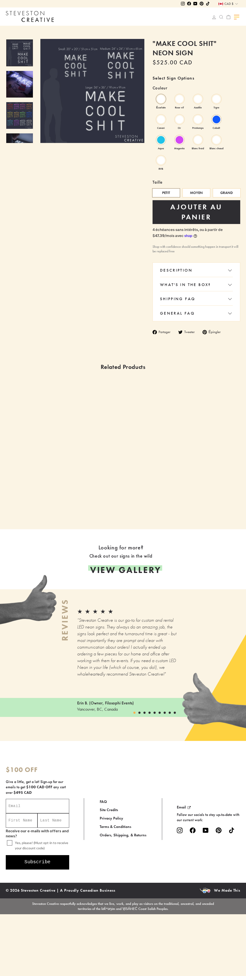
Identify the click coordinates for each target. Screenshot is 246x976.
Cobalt (216, 119)
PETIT (166, 192)
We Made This (227, 890)
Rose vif (179, 99)
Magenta (179, 140)
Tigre (216, 99)
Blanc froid (198, 140)
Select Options (100, 499)
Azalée (198, 99)
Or (179, 119)
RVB (161, 160)
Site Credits (109, 809)
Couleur (160, 88)
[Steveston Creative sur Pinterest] (218, 830)
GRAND (226, 192)
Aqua (161, 140)
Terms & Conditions (115, 826)
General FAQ (177, 313)
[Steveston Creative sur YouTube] (206, 830)
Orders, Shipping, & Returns (123, 835)
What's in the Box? (185, 284)
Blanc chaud (216, 140)
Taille (158, 182)
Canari (161, 119)
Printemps (198, 119)
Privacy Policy (111, 818)
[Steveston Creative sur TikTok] (231, 830)
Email (181, 807)
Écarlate (161, 99)
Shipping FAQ (177, 298)
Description (176, 270)
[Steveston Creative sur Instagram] (180, 830)
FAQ (103, 801)
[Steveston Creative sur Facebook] (193, 830)
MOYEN (196, 192)
